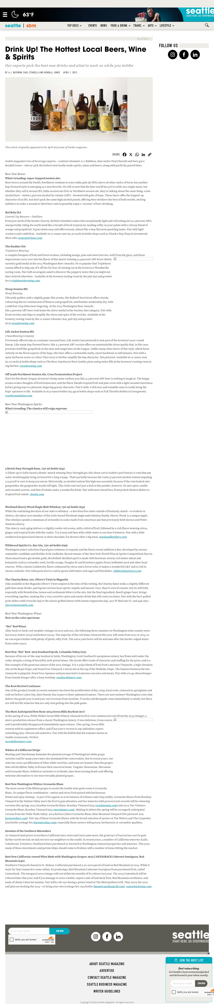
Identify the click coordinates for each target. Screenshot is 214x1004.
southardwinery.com (68, 677)
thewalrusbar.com (44, 822)
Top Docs (72, 25)
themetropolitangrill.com (109, 886)
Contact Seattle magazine (107, 977)
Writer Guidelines (107, 991)
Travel (137, 25)
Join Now (59, 931)
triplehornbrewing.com (26, 280)
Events (93, 25)
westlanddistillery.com (113, 537)
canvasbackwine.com (138, 886)
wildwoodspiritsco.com (127, 571)
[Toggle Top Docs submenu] (81, 25)
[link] (79, 38)
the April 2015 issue (54, 147)
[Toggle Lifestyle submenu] (173, 25)
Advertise (107, 970)
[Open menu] (5, 14)
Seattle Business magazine (107, 984)
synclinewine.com (106, 805)
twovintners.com (64, 809)
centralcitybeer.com (30, 238)
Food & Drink (119, 25)
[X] (131, 155)
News (104, 25)
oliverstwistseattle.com (19, 605)
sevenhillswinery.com (18, 741)
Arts (151, 25)
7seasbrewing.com (31, 366)
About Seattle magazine (107, 964)
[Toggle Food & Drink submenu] (130, 25)
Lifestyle (165, 25)
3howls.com (37, 494)
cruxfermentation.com (18, 395)
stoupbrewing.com (23, 323)
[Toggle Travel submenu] (144, 25)
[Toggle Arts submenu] (156, 25)
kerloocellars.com (16, 818)
